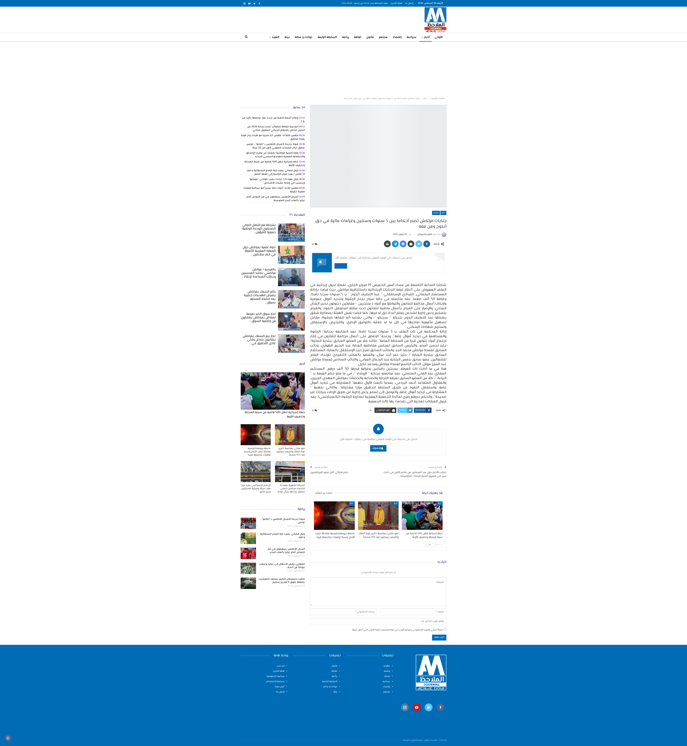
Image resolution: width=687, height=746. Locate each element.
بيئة (287, 37)
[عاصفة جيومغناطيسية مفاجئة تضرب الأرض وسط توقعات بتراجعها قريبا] (334, 515)
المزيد (275, 37)
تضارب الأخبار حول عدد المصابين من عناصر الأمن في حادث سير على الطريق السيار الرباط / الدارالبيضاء (415, 474)
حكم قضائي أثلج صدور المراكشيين (329, 472)
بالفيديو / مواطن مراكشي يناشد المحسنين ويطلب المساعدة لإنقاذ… (258, 273)
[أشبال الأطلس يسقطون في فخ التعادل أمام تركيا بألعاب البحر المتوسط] (248, 553)
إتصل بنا (409, 3)
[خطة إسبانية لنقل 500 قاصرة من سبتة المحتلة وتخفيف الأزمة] (422, 515)
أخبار (427, 37)
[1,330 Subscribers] (417, 713)
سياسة (411, 37)
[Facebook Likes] (440, 713)
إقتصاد (397, 37)
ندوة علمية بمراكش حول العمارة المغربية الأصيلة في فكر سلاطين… (259, 251)
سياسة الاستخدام (275, 681)
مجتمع (383, 37)
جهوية (387, 666)
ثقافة (357, 37)
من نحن (280, 666)
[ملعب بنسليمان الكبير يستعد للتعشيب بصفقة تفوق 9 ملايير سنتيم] (248, 583)
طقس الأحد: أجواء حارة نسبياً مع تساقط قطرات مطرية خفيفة (274, 190)
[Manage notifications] (8, 738)
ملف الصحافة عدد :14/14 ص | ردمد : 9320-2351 (365, 3)
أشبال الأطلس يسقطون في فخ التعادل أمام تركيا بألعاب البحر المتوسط (275, 199)
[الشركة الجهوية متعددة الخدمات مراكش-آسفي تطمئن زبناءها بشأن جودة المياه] (290, 471)
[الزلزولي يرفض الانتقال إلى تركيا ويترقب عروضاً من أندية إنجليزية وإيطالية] (248, 568)
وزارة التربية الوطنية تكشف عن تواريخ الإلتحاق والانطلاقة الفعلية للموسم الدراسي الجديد (275, 155)
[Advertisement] (343, 69)
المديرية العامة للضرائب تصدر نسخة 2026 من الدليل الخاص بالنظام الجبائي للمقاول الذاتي (276, 128)
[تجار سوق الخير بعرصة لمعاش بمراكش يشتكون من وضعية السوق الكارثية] (291, 321)
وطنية (387, 671)
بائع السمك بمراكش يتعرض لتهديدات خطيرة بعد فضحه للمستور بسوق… (260, 297)
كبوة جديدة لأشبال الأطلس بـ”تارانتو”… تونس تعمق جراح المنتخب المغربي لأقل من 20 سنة (275, 146)
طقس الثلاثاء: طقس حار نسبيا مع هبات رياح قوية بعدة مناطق (273, 137)
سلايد (436, 213)
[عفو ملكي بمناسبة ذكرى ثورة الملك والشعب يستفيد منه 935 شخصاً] (378, 515)
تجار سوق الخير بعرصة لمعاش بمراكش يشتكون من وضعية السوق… (258, 318)
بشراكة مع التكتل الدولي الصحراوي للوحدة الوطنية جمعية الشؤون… (259, 229)
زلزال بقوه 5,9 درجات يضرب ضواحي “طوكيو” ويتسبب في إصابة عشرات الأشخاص (277, 181)
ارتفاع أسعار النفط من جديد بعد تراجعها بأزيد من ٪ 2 (273, 120)
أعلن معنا (279, 687)
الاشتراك (341, 265)
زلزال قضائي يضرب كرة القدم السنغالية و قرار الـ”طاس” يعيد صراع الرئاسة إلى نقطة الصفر (276, 172)
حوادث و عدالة (303, 37)
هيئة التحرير (396, 3)
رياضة (345, 37)
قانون (370, 37)
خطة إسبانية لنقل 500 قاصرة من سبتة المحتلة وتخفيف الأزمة (274, 163)
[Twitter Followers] (429, 713)
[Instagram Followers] (405, 713)
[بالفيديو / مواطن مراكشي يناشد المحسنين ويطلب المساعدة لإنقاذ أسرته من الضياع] (291, 277)
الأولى (439, 37)
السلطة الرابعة (327, 37)
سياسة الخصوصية (275, 676)
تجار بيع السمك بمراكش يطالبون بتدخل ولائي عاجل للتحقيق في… (259, 340)
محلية (387, 676)
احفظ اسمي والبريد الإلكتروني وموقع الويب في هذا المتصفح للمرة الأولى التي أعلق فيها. (397, 630)
